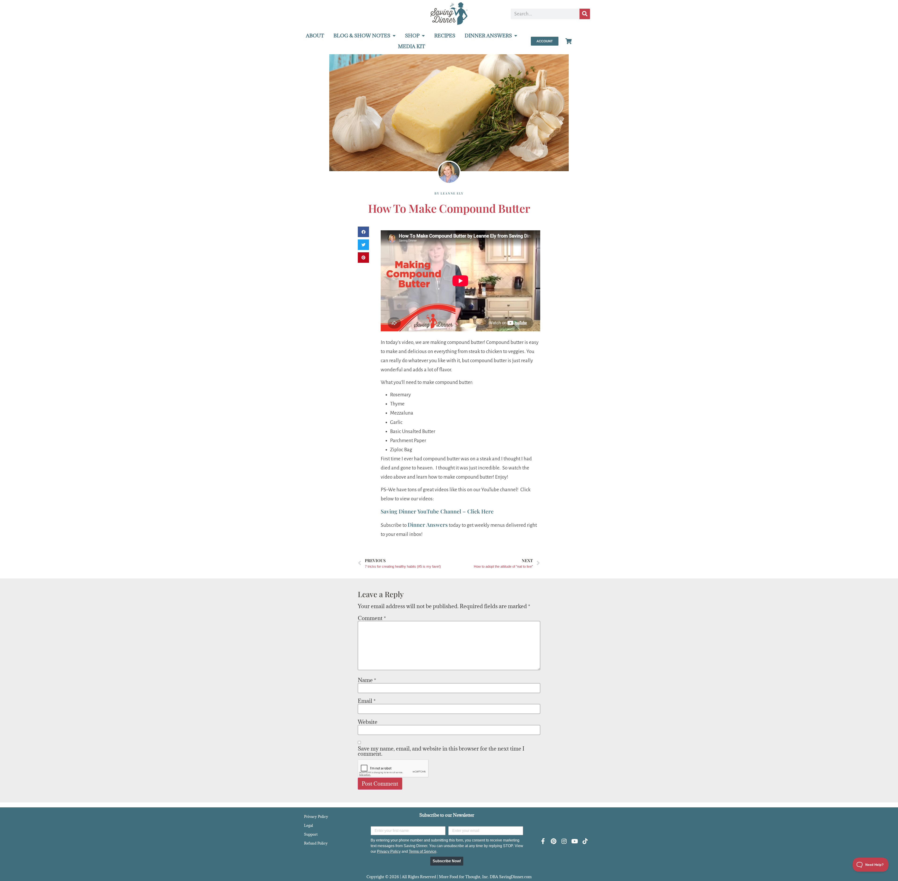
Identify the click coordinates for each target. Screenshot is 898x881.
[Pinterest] (553, 841)
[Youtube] (574, 841)
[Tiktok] (585, 841)
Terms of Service (422, 851)
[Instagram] (564, 841)
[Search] (584, 14)
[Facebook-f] (543, 841)
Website (367, 721)
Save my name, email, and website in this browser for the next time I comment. (441, 751)
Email (367, 700)
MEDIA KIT (411, 46)
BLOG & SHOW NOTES (361, 35)
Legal (308, 825)
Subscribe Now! (447, 861)
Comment (372, 618)
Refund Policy (316, 843)
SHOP (412, 35)
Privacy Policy (316, 816)
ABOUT (315, 35)
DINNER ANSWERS (488, 35)
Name (367, 679)
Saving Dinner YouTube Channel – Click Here (437, 511)
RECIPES (444, 35)
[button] (363, 232)
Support (311, 834)
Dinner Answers (428, 524)
